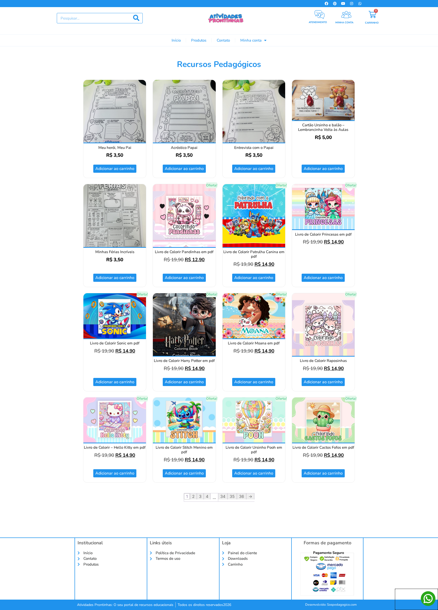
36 (241, 496)
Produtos (198, 40)
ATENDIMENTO (318, 22)
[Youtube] (343, 3)
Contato (223, 40)
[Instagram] (351, 3)
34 (222, 496)
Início (176, 40)
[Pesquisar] (136, 18)
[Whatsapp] (359, 3)
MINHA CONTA (344, 22)
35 (232, 496)
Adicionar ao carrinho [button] (114, 168)
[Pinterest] (334, 3)
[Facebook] (326, 3)
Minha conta (251, 40)
